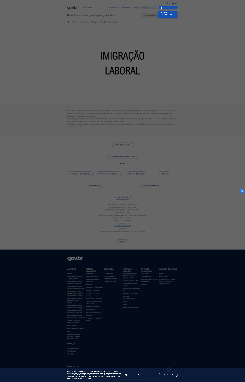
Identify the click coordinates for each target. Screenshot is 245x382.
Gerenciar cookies (134, 375)
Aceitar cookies (169, 375)
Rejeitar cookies (152, 375)
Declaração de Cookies (84, 378)
